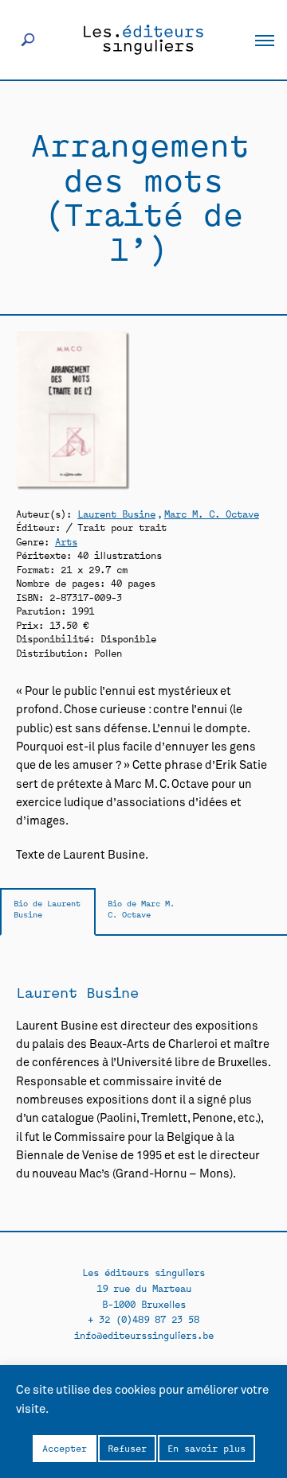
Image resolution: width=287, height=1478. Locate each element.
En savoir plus (206, 1447)
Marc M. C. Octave (211, 513)
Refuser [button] (127, 1447)
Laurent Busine (116, 513)
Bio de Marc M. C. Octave (141, 908)
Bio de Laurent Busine (47, 908)
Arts (66, 541)
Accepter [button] (64, 1447)
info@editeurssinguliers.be (144, 1334)
